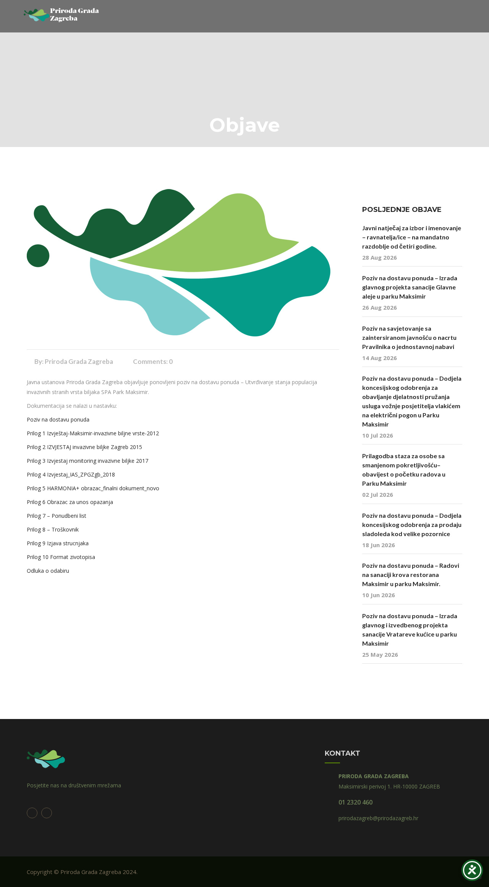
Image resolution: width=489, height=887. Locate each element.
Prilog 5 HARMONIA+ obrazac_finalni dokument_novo (93, 488)
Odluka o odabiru (48, 570)
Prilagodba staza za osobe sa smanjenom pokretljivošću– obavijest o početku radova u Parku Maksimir (403, 469)
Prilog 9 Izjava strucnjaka (58, 543)
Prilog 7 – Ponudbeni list (56, 515)
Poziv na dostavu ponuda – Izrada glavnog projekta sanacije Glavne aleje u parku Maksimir (409, 287)
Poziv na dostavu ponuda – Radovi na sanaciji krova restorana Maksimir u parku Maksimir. (410, 574)
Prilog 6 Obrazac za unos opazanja (70, 502)
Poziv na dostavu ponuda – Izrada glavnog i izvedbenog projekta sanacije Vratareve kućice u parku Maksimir (409, 629)
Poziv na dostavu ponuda (58, 419)
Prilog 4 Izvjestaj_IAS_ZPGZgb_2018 (71, 474)
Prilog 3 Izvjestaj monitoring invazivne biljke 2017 (87, 460)
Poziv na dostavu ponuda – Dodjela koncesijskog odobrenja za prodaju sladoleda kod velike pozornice (411, 524)
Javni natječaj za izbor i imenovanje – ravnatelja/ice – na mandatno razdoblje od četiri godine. (411, 237)
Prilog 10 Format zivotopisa (61, 557)
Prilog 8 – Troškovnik (53, 529)
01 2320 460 (355, 802)
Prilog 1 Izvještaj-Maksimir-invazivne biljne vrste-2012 (93, 433)
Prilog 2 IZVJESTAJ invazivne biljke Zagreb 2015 (84, 447)
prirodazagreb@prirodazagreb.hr (378, 818)
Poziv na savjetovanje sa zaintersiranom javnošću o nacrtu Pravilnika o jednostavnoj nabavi (409, 337)
